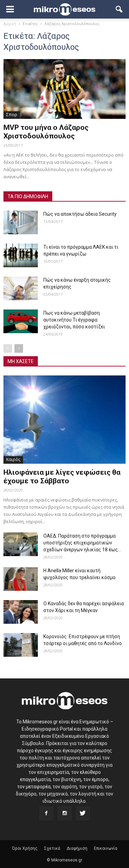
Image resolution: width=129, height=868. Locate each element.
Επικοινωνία (105, 848)
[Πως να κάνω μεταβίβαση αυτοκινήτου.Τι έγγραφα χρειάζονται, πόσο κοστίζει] (20, 321)
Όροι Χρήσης (24, 848)
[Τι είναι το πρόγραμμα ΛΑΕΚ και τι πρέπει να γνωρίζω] (20, 255)
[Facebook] (46, 813)
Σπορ (11, 114)
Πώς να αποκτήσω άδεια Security (80, 214)
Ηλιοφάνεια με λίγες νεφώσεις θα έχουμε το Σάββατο (61, 476)
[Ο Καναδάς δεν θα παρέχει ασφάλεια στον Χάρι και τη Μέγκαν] (20, 612)
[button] (119, 9)
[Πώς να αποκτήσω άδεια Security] (20, 222)
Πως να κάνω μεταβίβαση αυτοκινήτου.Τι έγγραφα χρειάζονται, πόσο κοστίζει (74, 319)
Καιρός (13, 459)
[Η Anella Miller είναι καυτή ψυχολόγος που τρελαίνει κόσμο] (20, 579)
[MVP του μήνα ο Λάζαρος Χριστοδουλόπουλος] (64, 89)
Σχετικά (52, 848)
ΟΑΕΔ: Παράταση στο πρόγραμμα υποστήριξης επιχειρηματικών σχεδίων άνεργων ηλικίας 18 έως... (82, 542)
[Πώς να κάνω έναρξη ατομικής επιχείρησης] (20, 288)
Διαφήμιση (77, 848)
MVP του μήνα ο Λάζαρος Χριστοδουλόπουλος (45, 131)
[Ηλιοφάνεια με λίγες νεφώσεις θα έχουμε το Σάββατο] (64, 419)
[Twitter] (83, 813)
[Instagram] (65, 813)
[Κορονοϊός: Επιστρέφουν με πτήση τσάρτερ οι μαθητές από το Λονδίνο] (20, 645)
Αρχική (9, 23)
